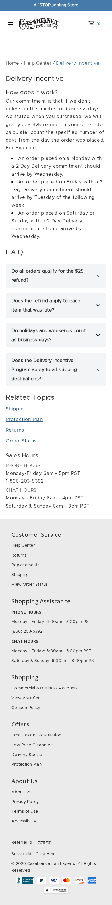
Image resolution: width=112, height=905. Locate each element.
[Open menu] (10, 24)
